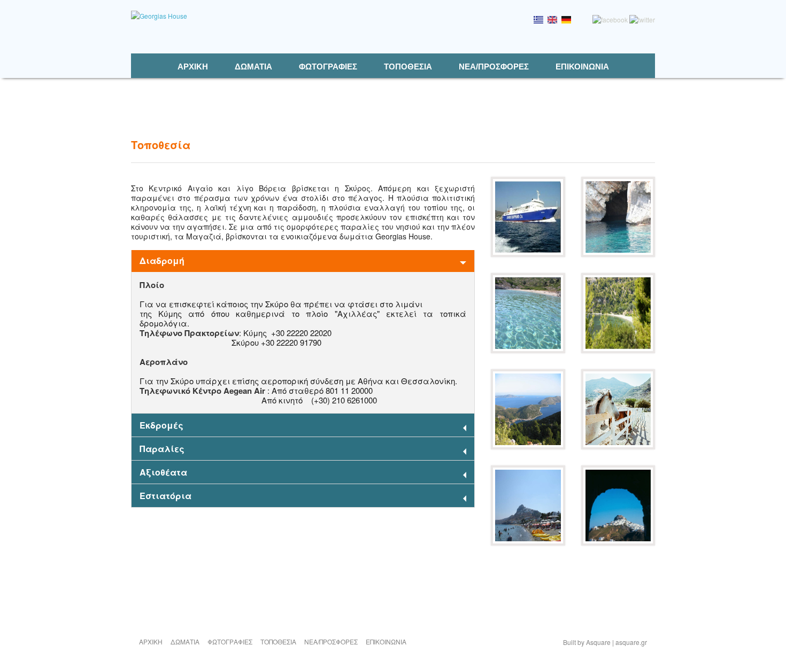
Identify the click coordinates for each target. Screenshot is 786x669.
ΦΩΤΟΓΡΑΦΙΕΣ (328, 66)
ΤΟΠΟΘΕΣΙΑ (408, 66)
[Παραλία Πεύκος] (618, 350)
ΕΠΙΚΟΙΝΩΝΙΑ (582, 66)
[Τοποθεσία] (538, 20)
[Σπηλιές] (618, 254)
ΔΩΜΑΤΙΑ (253, 66)
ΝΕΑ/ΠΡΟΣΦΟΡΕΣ (494, 66)
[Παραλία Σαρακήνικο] (528, 350)
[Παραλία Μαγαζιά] (528, 542)
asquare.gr (631, 642)
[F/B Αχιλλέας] (528, 254)
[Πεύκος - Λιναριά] (528, 446)
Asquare (598, 642)
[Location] (552, 20)
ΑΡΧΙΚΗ (193, 66)
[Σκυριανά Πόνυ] (618, 446)
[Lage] (566, 20)
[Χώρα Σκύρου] (618, 542)
